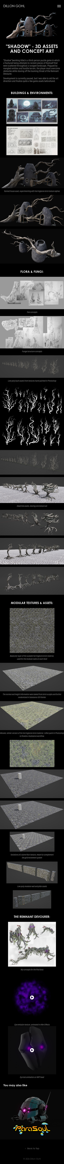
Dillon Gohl (14, 6)
